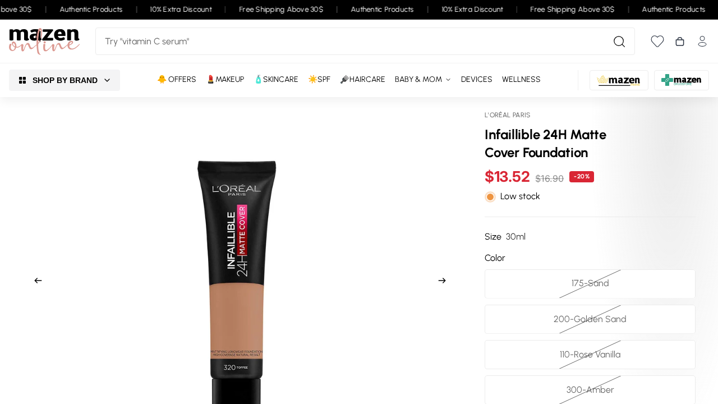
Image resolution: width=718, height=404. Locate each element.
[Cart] (679, 41)
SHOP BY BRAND (65, 80)
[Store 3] (681, 80)
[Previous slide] (34, 282)
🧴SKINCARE (276, 79)
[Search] (619, 41)
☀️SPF (319, 79)
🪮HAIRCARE (362, 79)
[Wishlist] (657, 41)
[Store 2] (619, 80)
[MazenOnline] (44, 41)
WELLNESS (521, 79)
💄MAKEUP (225, 79)
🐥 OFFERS (176, 79)
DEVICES (477, 79)
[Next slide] (445, 282)
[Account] (702, 41)
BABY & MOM (418, 79)
